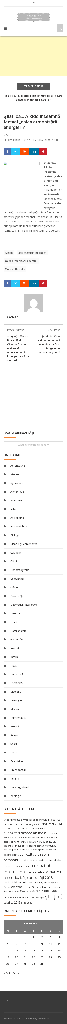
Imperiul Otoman (31, 887)
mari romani (54, 886)
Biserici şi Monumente (23, 544)
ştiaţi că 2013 (12, 902)
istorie (43, 886)
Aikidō (9, 252)
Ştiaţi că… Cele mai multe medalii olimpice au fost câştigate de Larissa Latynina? (48, 344)
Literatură (16, 683)
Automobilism (18, 526)
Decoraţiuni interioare (23, 604)
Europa (7, 887)
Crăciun (14, 587)
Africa (6, 820)
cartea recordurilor (13, 824)
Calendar (15, 552)
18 (59, 950)
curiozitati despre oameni (31, 845)
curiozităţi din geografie (45, 882)
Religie (14, 735)
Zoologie (15, 796)
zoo (32, 897)
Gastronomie (18, 630)
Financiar (15, 613)
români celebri (43, 890)
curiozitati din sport (21, 866)
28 (25, 963)
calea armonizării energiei (21, 260)
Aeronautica (17, 465)
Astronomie (17, 517)
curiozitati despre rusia (31, 860)
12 (7, 950)
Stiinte (14, 752)
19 (7, 957)
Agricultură (16, 483)
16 (42, 950)
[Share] (7, 151)
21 (25, 957)
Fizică (13, 622)
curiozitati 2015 (11, 828)
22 (33, 957)
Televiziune (17, 761)
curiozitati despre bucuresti (31, 837)
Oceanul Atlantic (11, 891)
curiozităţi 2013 (40, 877)
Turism (14, 778)
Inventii (14, 648)
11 (59, 944)
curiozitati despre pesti (32, 849)
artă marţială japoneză (32, 252)
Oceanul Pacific (27, 891)
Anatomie (16, 500)
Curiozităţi (16, 596)
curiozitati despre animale (25, 833)
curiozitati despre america (34, 828)
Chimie (14, 561)
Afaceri (14, 474)
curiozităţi (17, 877)
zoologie (39, 897)
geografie (16, 886)
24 (50, 957)
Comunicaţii (17, 578)
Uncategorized (19, 787)
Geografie (16, 639)
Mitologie (16, 700)
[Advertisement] (33, 56)
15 (33, 950)
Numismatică (18, 717)
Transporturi (18, 770)
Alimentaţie (17, 491)
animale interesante (49, 819)
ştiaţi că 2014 (27, 902)
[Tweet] (15, 151)
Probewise (43, 1018)
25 (59, 957)
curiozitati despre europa (31, 841)
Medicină (15, 691)
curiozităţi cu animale (18, 882)
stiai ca (26, 897)
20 (16, 957)
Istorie (14, 657)
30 (42, 963)
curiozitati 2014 (50, 824)
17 (50, 950)
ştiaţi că (54, 896)
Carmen (42, 140)
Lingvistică (16, 674)
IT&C (13, 665)
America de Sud (30, 819)
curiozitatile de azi (36, 872)
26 (7, 963)
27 (16, 963)
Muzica (14, 709)
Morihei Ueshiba (15, 269)
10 (50, 944)
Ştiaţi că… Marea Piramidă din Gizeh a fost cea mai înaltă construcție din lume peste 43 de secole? (18, 348)
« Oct (7, 973)
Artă (13, 509)
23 (42, 957)
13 (16, 950)
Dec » (15, 973)
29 (33, 963)
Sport (7, 134)
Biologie (15, 535)
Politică (14, 726)
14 (25, 950)
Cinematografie (19, 570)
